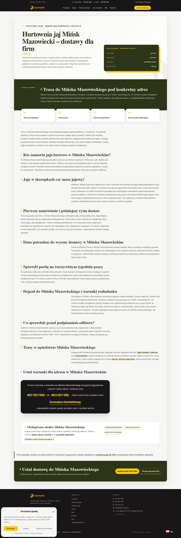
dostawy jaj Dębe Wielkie (113, 427)
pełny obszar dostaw (41, 435)
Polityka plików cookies (21, 533)
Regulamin (148, 532)
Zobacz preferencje (44, 528)
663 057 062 (60, 395)
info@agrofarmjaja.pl (144, 2)
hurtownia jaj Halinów (132, 427)
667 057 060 (36, 395)
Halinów (154, 352)
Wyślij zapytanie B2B (150, 471)
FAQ (106, 8)
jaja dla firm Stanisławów (113, 432)
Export (74, 8)
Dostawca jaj (76, 506)
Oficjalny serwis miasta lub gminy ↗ (39, 439)
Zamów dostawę (142, 8)
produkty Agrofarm (65, 435)
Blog (73, 519)
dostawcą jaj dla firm (106, 455)
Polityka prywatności (36, 533)
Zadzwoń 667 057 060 (127, 471)
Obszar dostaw (84, 8)
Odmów (26, 528)
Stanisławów (81, 356)
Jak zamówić (97, 8)
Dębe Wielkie (143, 352)
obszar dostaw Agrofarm (123, 359)
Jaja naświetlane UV (78, 522)
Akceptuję (11, 528)
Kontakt (113, 8)
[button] (53, 512)
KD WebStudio (76, 532)
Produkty (66, 8)
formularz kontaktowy (65, 402)
